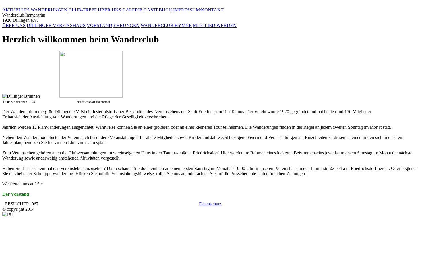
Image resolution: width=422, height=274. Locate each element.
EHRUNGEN (126, 25)
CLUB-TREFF (83, 9)
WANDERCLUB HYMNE (166, 25)
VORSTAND (99, 25)
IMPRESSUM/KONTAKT (198, 9)
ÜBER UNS (109, 9)
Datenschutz (210, 203)
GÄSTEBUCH (158, 9)
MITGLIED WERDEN (215, 25)
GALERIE (132, 9)
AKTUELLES (16, 9)
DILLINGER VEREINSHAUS (56, 25)
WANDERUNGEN (49, 9)
